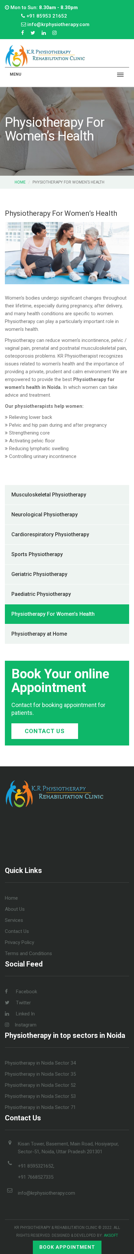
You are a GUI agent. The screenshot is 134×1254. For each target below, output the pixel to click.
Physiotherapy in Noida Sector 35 (40, 1074)
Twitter (23, 1003)
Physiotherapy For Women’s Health (53, 614)
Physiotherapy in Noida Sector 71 (40, 1107)
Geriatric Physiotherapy (39, 574)
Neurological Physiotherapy (44, 514)
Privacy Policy (19, 942)
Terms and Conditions (28, 953)
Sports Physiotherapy (37, 554)
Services (14, 920)
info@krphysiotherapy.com (46, 1193)
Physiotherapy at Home (39, 634)
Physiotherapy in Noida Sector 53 (40, 1096)
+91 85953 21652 (46, 16)
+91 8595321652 (35, 1166)
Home (20, 182)
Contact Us (45, 731)
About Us (15, 909)
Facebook (26, 992)
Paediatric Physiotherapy (41, 594)
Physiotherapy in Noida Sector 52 (40, 1085)
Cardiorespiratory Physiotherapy (50, 534)
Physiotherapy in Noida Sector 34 (40, 1063)
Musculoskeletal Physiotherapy (48, 495)
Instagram (25, 1025)
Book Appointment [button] (67, 1247)
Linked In (25, 1014)
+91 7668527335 (35, 1177)
